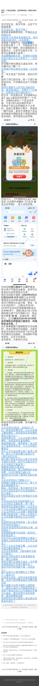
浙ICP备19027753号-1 (24, 680)
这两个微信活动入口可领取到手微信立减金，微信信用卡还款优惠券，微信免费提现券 (19, 593)
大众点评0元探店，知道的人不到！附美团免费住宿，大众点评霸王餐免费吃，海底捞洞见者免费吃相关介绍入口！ (19, 431)
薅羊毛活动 (24, 15)
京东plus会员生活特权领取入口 (17, 501)
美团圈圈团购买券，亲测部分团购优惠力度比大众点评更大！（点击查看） (19, 58)
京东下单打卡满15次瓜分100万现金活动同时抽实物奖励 (18, 642)
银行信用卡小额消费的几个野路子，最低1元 (18, 573)
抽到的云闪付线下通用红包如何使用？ (19, 476)
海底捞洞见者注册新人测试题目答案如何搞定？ (19, 599)
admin (3, 15)
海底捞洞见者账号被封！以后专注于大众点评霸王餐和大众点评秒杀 (19, 507)
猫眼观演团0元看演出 (12, 467)
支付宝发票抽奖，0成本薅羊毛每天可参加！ (18, 552)
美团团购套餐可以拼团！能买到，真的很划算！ (19, 534)
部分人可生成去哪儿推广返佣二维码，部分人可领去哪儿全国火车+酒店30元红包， (19, 453)
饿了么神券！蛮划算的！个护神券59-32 (13, 663)
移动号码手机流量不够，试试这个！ (18, 568)
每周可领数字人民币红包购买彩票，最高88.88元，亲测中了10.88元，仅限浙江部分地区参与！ (19, 89)
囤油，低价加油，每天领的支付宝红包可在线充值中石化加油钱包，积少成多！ (19, 490)
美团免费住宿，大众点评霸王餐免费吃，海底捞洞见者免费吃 (19, 439)
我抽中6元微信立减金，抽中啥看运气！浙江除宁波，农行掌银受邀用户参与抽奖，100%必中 (20, 659)
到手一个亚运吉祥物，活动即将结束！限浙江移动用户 (18, 11)
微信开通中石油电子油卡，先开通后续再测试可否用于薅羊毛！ (19, 563)
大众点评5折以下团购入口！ (16, 480)
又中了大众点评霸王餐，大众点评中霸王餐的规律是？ (19, 547)
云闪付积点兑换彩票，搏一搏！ (18, 503)
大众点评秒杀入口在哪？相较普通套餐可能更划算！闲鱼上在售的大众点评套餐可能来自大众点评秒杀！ (19, 515)
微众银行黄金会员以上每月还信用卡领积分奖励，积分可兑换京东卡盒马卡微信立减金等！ (19, 461)
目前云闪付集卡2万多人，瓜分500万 (15, 619)
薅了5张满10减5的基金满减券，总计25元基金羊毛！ (17, 636)
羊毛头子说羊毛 (19, 2)
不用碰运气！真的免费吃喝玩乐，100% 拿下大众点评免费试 (19, 639)
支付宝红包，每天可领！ (14, 29)
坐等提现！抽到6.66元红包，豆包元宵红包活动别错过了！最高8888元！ (20, 651)
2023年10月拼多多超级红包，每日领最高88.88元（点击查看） (19, 38)
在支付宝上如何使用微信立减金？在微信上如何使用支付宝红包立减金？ (19, 540)
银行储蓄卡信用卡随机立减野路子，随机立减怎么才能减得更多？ (19, 586)
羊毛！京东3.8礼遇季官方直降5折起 (12, 655)
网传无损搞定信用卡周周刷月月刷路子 (19, 497)
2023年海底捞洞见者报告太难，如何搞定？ (19, 528)
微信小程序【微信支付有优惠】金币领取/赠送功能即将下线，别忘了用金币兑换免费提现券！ (20, 646)
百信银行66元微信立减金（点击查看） (19, 70)
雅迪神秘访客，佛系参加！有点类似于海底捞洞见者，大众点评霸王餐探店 (19, 445)
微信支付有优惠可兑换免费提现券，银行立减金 (18, 557)
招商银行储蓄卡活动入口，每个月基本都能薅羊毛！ (19, 484)
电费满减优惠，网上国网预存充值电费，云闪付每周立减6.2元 (19, 471)
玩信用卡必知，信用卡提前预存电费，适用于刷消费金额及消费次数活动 (19, 579)
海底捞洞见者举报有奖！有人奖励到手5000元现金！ (19, 523)
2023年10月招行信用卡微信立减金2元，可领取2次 (19, 623)
